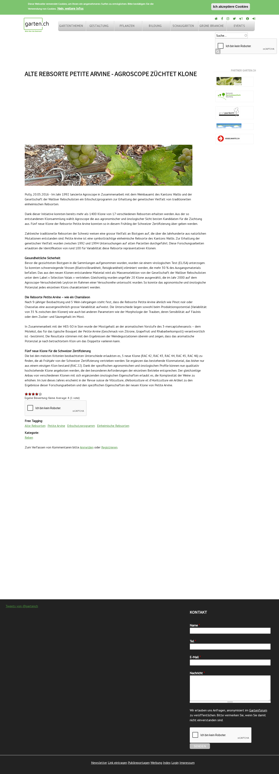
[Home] (216, 19)
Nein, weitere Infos (70, 8)
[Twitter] (235, 19)
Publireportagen (139, 763)
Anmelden (87, 447)
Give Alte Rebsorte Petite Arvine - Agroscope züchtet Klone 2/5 (30, 393)
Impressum (187, 763)
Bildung (155, 26)
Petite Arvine (56, 426)
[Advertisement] (116, 112)
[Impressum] (248, 19)
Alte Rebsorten (35, 426)
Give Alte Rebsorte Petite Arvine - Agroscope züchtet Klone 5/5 (40, 393)
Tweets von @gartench (22, 606)
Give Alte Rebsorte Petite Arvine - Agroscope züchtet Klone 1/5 (26, 393)
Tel (193, 641)
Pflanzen (127, 26)
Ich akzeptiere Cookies (230, 6)
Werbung (156, 763)
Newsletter (99, 763)
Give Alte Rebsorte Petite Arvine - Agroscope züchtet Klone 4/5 (37, 393)
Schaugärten (183, 26)
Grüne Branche (212, 26)
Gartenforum (258, 710)
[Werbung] (241, 19)
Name (195, 625)
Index (167, 763)
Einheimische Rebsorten (113, 426)
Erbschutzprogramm (81, 426)
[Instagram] (228, 19)
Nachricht (197, 673)
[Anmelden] (254, 19)
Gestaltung (99, 26)
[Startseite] (36, 30)
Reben (29, 437)
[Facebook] (222, 19)
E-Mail (195, 657)
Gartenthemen (71, 26)
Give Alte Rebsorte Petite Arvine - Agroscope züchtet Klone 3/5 (33, 393)
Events (239, 26)
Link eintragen (117, 763)
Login (175, 763)
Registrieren (109, 447)
